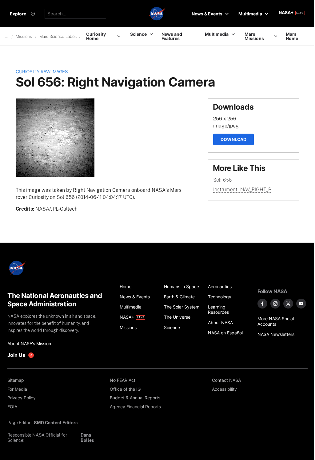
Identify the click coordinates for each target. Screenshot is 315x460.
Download (233, 139)
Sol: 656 (222, 180)
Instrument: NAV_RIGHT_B (242, 189)
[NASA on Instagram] (275, 304)
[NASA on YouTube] (301, 304)
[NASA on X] (288, 304)
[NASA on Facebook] (262, 304)
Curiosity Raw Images (42, 72)
